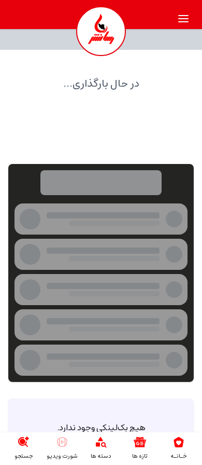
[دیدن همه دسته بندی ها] (101, 442)
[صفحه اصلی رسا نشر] (101, 31)
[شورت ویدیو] (62, 442)
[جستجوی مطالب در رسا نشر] (23, 442)
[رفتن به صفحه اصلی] (178, 442)
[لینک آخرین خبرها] (140, 442)
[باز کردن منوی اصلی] (183, 18)
